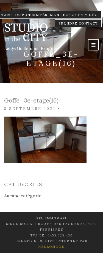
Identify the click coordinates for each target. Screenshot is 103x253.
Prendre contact (78, 23)
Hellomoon (51, 247)
